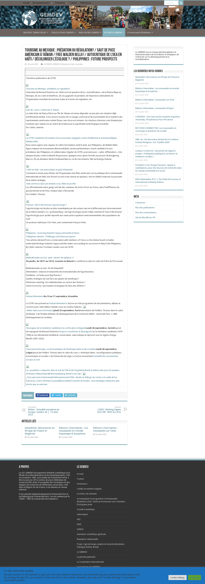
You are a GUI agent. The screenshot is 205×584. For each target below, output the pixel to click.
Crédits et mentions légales (89, 489)
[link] (29, 477)
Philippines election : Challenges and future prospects (50, 236)
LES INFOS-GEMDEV (113, 32)
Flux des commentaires (145, 212)
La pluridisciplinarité (86, 557)
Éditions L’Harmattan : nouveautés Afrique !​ (154, 108)
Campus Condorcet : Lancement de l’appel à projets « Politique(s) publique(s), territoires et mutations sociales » (156, 154)
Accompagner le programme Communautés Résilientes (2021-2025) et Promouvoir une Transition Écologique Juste (101, 501)
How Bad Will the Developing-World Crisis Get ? (60, 374)
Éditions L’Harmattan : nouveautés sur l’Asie (105, 429)
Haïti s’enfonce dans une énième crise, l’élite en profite (51, 184)
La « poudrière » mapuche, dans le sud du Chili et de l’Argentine (55, 370)
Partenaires (60, 3)
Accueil (26, 3)
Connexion (140, 202)
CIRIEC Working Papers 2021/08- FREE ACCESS (109, 409)
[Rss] (155, 3)
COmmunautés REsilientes (139, 32)
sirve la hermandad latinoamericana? (53, 377)
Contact (73, 3)
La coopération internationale (90, 562)
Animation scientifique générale (91, 534)
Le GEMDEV (82, 552)
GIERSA (80, 529)
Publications (85, 3)
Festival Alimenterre (35, 296)
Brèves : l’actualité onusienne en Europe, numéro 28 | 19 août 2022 (43, 411)
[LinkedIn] (158, 3)
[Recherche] (181, 2)
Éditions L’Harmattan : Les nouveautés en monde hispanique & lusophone (73, 430)
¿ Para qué (31, 377)
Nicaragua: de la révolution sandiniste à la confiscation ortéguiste (56, 328)
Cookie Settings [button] (177, 577)
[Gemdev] (102, 18)
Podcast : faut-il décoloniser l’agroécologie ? (46, 205)
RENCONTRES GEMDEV (89, 32)
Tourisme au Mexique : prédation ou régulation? (48, 88)
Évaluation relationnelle (87, 539)
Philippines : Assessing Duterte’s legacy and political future (52, 233)
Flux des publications (145, 207)
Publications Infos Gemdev (71, 64)
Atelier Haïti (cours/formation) (40, 310)
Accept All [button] (194, 577)
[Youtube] (161, 3)
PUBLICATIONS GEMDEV (62, 32)
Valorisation (82, 514)
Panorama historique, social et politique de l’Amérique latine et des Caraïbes (61, 349)
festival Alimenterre (58, 303)
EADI (79, 524)
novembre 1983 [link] (29, 477)
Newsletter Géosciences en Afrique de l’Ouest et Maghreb (40, 430)
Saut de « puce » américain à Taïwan (42, 110)
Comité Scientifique (86, 509)
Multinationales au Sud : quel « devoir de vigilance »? (50, 257)
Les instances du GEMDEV (88, 567)
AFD (79, 519)
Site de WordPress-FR (145, 217)
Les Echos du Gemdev (87, 494)
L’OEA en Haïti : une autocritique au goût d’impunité (49, 169)
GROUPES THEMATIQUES (34, 32)
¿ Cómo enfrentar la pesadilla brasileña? (53, 381)
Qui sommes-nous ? (41, 3)
